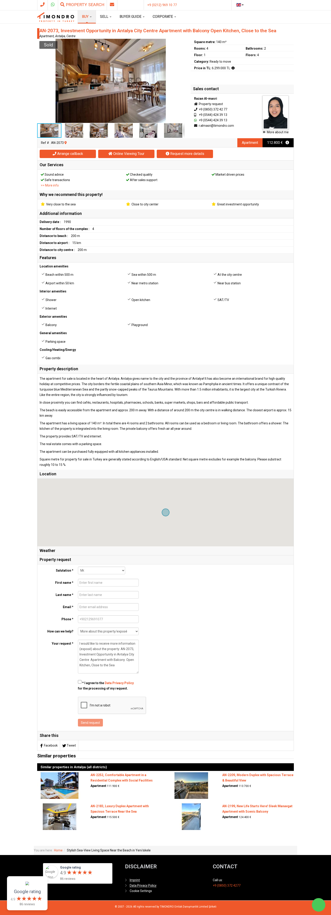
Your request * (62, 643)
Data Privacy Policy (119, 683)
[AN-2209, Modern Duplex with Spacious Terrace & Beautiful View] (191, 785)
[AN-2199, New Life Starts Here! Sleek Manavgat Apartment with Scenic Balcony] (191, 816)
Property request (210, 104)
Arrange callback (69, 154)
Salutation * (64, 570)
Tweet (71, 745)
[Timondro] (55, 16)
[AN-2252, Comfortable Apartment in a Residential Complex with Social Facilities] (59, 785)
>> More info (50, 185)
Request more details (186, 154)
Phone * (67, 619)
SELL (104, 16)
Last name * (64, 595)
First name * (64, 582)
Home (58, 850)
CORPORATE (163, 16)
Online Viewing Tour (128, 154)
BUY (85, 16)
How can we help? (60, 631)
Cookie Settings (141, 891)
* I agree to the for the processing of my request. (106, 685)
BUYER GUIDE (131, 16)
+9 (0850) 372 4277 (226, 885)
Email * (68, 607)
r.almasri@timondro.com (216, 125)
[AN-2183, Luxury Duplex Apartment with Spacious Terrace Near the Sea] (59, 816)
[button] (180, 42)
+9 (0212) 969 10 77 (162, 5)
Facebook (51, 745)
